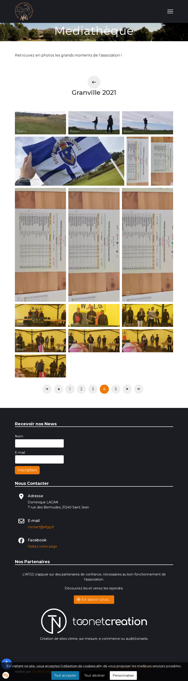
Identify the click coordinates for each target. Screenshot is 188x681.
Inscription (27, 470)
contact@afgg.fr (41, 527)
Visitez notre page (42, 546)
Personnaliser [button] (123, 675)
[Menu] (170, 11)
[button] (5, 675)
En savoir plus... (95, 599)
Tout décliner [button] (94, 675)
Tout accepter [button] (65, 675)
